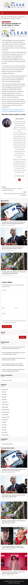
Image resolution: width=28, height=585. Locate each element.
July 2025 (4, 422)
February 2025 (5, 434)
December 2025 (5, 409)
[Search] (26, 13)
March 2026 (4, 402)
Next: (14, 193)
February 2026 (5, 404)
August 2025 (5, 419)
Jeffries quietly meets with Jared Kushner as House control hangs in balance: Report (13, 353)
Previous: (12, 188)
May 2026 (4, 397)
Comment (4, 290)
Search (3, 332)
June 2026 (4, 394)
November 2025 (5, 412)
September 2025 (5, 417)
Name (3, 308)
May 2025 (4, 427)
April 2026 (4, 399)
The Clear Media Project (6, 21)
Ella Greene (5, 27)
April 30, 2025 (11, 27)
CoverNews (10, 582)
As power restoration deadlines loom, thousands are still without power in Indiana (14, 359)
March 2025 (4, 432)
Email (16, 308)
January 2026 (5, 407)
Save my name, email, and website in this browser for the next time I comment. (14, 321)
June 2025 (4, 424)
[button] (2, 12)
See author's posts (19, 176)
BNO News (22, 111)
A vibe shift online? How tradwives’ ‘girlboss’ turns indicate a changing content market (13, 370)
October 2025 (5, 414)
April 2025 (4, 429)
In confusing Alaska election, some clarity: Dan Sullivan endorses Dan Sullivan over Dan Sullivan (13, 364)
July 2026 (4, 391)
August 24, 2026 (10, 225)
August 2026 (5, 389)
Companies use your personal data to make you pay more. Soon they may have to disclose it (13, 347)
